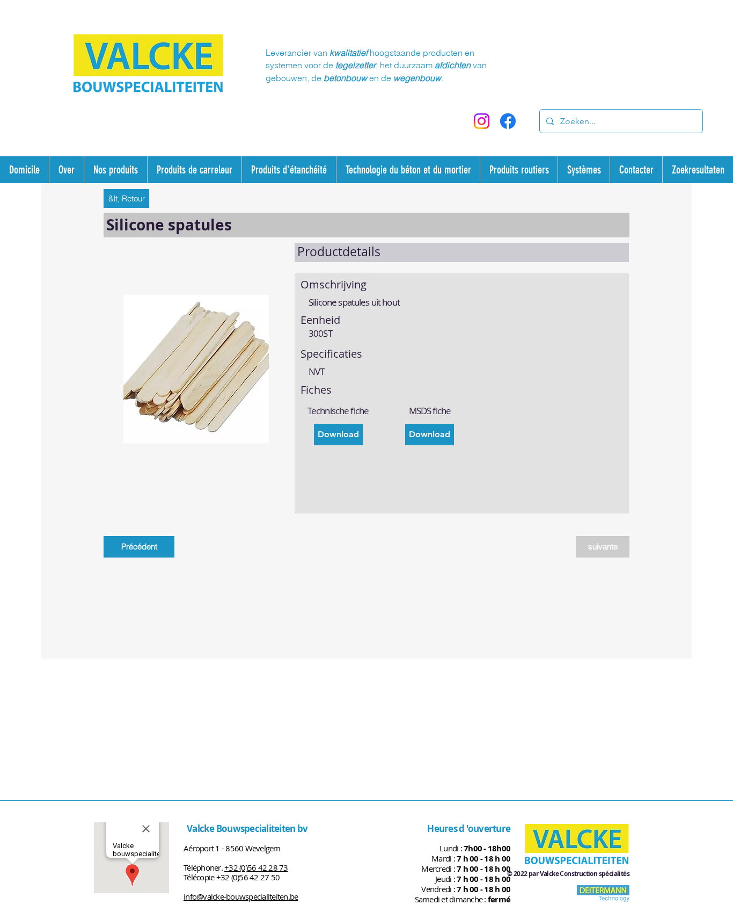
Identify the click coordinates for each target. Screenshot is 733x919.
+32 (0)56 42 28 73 (256, 867)
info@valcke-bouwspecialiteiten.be (241, 896)
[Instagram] (481, 121)
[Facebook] (507, 121)
